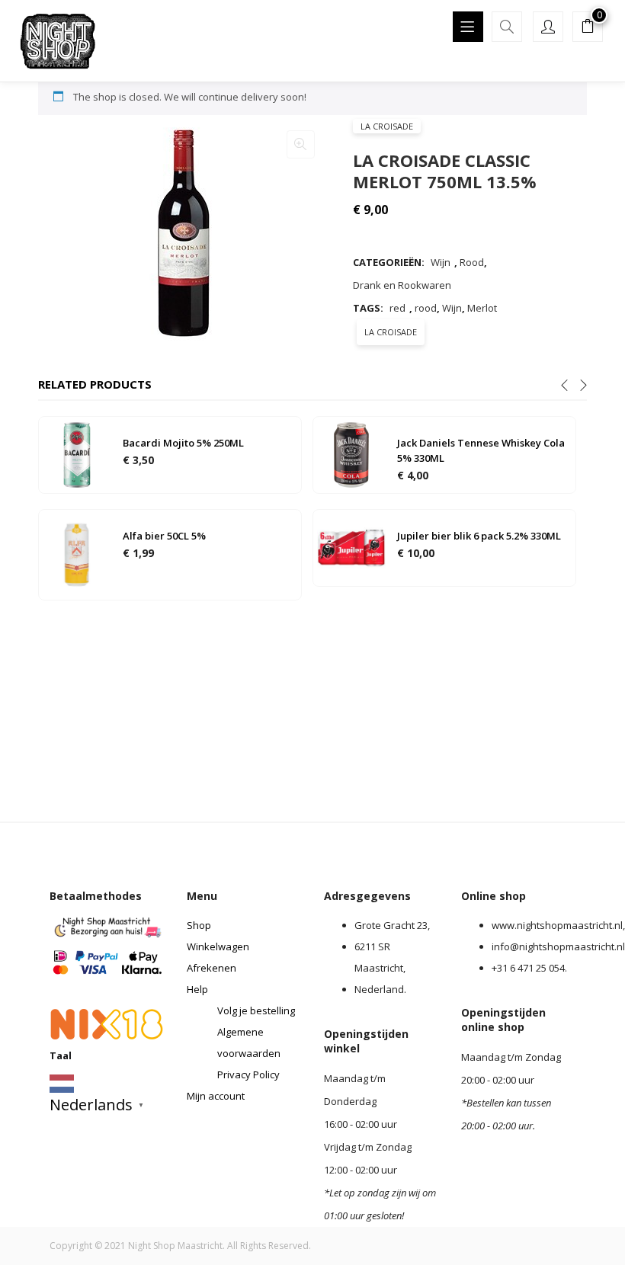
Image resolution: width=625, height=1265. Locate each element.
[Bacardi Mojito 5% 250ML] (77, 454)
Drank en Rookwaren (402, 285)
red (397, 308)
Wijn (440, 262)
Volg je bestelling (256, 1010)
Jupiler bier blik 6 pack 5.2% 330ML (479, 536)
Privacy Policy (248, 1074)
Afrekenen (211, 968)
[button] (588, 28)
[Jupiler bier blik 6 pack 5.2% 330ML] (351, 547)
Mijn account (216, 1096)
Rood (472, 262)
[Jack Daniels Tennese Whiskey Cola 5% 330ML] (351, 454)
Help (197, 989)
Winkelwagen (218, 946)
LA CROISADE (387, 126)
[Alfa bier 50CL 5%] (77, 554)
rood (426, 308)
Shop (199, 925)
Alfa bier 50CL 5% (164, 536)
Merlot (482, 308)
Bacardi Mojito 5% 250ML (183, 443)
